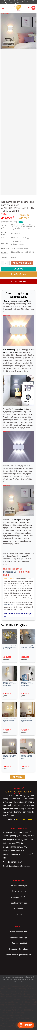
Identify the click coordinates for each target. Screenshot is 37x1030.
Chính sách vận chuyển (18, 937)
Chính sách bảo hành (18, 943)
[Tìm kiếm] (29, 8)
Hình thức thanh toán (18, 903)
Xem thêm (17, 777)
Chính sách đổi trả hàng (18, 949)
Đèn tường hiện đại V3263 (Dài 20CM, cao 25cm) (26, 720)
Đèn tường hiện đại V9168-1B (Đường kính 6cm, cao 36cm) (27, 684)
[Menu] (3, 7)
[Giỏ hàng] (33, 8)
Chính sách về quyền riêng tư (18, 955)
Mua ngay (18, 269)
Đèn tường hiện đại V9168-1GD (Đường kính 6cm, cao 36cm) (9, 684)
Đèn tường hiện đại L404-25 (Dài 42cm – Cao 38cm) (27, 646)
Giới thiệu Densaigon (18, 886)
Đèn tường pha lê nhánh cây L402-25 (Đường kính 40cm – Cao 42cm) (9, 647)
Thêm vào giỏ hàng (22, 263)
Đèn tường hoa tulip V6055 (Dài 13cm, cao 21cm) (26, 757)
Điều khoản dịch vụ (18, 891)
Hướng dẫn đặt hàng (18, 897)
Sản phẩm (18, 909)
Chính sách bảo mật (18, 932)
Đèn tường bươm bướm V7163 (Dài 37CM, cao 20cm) (9, 720)
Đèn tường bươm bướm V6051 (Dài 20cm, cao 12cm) (9, 757)
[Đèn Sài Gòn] (18, 7)
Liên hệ (19, 914)
